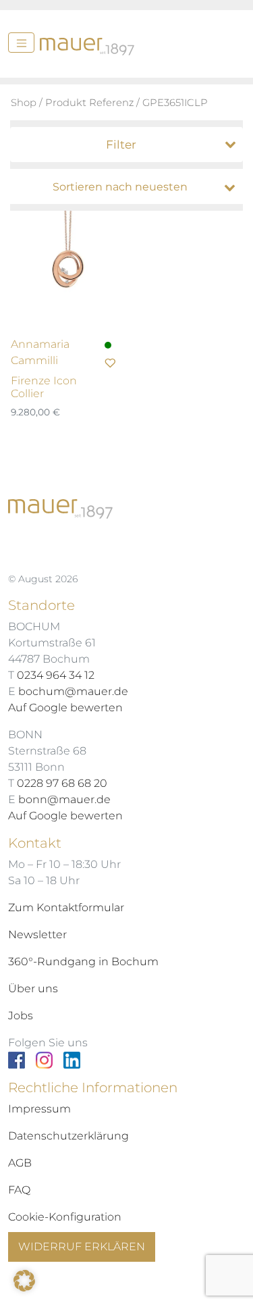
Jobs (20, 1015)
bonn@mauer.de (64, 799)
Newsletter (37, 934)
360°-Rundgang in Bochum (83, 961)
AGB (20, 1162)
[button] (24, 1280)
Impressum (39, 1108)
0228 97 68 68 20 (62, 783)
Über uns (33, 988)
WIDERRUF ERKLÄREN (81, 1246)
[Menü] (21, 42)
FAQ (19, 1189)
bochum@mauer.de (73, 691)
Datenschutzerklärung (68, 1135)
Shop (23, 103)
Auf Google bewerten (65, 707)
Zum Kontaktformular (66, 907)
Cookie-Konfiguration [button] (64, 1216)
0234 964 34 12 (55, 675)
